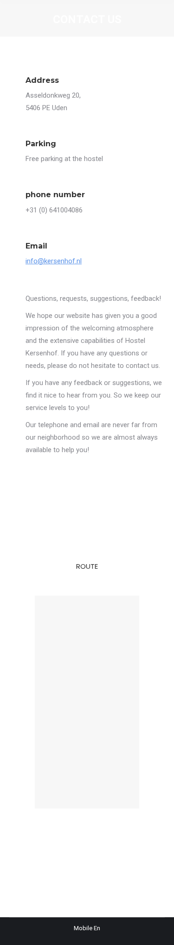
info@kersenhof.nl (54, 261)
